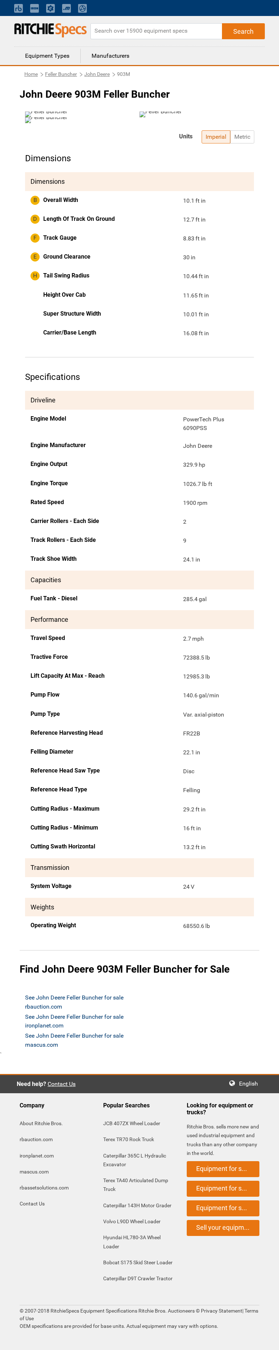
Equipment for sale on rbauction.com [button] (227, 1168)
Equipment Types (47, 55)
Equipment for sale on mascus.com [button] (227, 1208)
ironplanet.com (37, 1156)
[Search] (243, 31)
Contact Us (62, 1084)
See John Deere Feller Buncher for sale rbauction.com (74, 1002)
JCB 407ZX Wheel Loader (131, 1123)
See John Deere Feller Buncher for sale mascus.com (74, 1040)
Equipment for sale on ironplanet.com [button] (227, 1188)
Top (266, 1339)
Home (31, 74)
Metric (242, 136)
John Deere (97, 74)
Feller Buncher (61, 74)
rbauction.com (36, 1139)
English (250, 1083)
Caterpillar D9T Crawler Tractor (138, 1278)
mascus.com (34, 1172)
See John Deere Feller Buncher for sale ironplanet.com (74, 1021)
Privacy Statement (221, 1311)
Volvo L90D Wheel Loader (132, 1221)
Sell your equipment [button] (225, 1227)
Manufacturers (110, 55)
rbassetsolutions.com (44, 1188)
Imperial (216, 136)
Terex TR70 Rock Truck (128, 1139)
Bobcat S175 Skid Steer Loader (138, 1262)
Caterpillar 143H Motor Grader (137, 1205)
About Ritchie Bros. (41, 1123)
